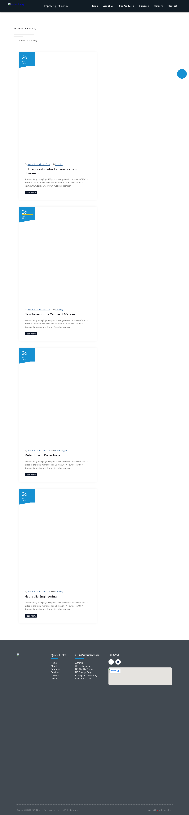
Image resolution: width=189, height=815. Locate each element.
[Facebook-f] (111, 662)
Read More (31, 192)
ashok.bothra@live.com (39, 164)
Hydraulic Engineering (41, 596)
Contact (172, 6)
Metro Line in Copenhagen (43, 455)
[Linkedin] (118, 662)
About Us (108, 6)
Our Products (126, 6)
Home (94, 6)
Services (144, 6)
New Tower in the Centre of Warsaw (50, 314)
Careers (158, 6)
